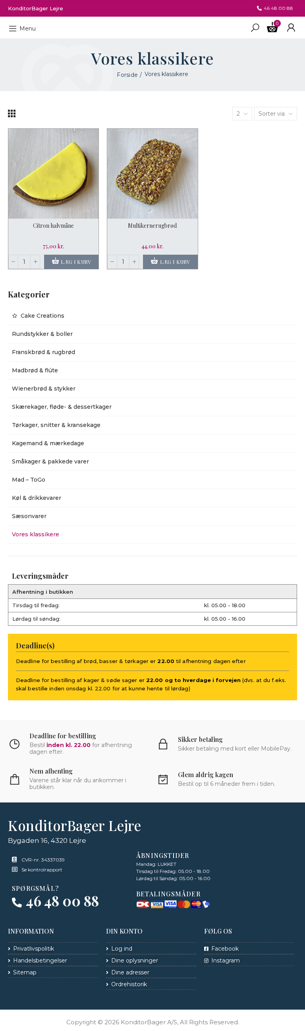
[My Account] (291, 27)
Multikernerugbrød (152, 225)
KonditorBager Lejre (35, 8)
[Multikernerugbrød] (152, 174)
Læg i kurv (75, 261)
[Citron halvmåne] (53, 174)
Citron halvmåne (53, 225)
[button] (275, 8)
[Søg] (255, 27)
